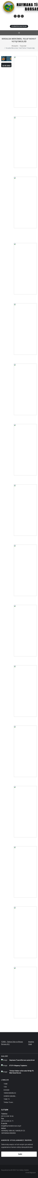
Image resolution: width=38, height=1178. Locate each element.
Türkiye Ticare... (9, 1102)
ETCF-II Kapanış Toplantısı (18, 1065)
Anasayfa (15, 46)
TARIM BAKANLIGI (10, 1093)
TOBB (5, 1084)
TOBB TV (7, 1099)
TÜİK (5, 1087)
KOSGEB (6, 1090)
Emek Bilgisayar (31, 1172)
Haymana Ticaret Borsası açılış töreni (22, 1060)
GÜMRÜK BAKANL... (10, 1096)
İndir (20, 1154)
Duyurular (23, 46)
